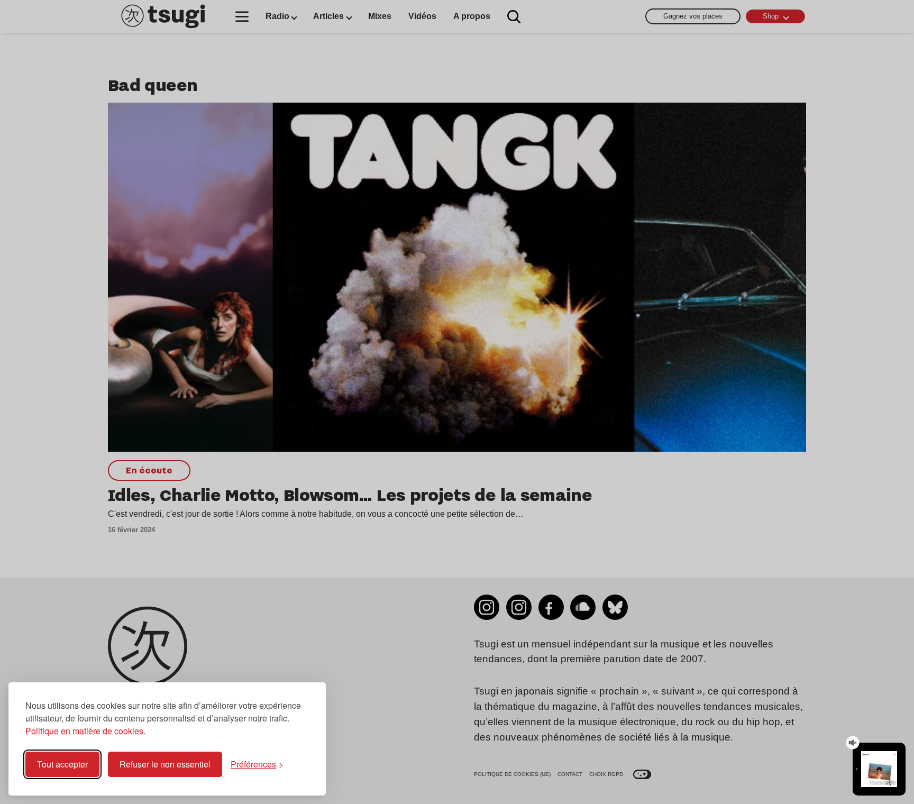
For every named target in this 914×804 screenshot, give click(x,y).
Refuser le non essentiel (165, 764)
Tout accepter (62, 764)
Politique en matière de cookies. (85, 731)
